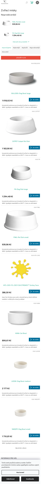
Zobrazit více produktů (20, 42)
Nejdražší (25, 48)
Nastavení (20, 472)
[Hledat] (27, 3)
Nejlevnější (16, 48)
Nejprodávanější (35, 48)
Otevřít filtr (21, 58)
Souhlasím (30, 479)
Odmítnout (10, 479)
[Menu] (37, 3)
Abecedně (5, 52)
